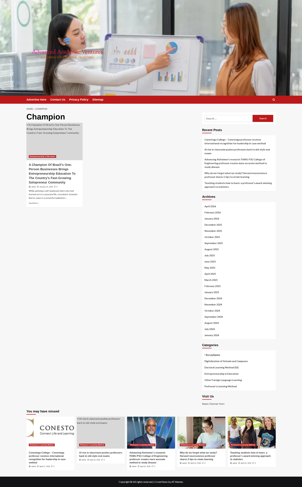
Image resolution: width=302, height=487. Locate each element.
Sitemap (97, 99)
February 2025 (212, 286)
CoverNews (161, 481)
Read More (33, 203)
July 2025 (209, 255)
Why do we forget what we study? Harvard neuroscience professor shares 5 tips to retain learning (235, 175)
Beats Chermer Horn (213, 403)
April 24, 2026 (195, 463)
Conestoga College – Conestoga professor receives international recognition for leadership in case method (235, 141)
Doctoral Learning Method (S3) (221, 367)
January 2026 (211, 218)
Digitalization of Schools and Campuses (226, 361)
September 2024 (213, 316)
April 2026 (210, 206)
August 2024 (211, 322)
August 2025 (211, 249)
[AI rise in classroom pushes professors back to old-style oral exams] (101, 433)
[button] (274, 99)
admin (33, 187)
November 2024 (213, 304)
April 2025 (210, 273)
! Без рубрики (212, 354)
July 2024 (209, 329)
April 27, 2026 (44, 466)
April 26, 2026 (95, 460)
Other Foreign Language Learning (223, 380)
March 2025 (211, 280)
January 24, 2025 (46, 187)
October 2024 (212, 310)
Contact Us (57, 99)
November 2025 (213, 230)
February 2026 (212, 212)
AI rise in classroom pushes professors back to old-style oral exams (237, 151)
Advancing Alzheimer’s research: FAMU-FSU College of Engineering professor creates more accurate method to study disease (235, 163)
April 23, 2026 (246, 463)
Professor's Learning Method (220, 386)
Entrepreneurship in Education (42, 156)
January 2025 (211, 292)
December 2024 (213, 298)
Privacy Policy (78, 99)
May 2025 (209, 267)
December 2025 (213, 224)
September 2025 (213, 243)
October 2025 (212, 237)
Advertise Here (36, 99)
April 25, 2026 (145, 466)
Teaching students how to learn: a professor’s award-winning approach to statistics (238, 185)
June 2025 (210, 261)
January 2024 (211, 335)
